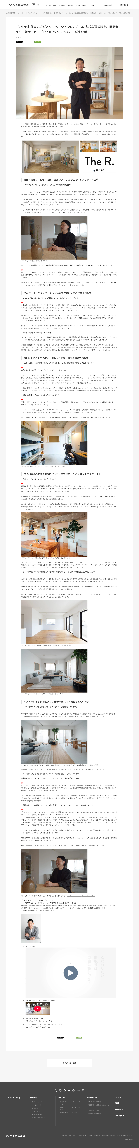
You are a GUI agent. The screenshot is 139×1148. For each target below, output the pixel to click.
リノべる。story (51, 5)
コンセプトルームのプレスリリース (38, 1027)
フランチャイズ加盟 (94, 1102)
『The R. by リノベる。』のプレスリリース (40, 1021)
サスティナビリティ (38, 1118)
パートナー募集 (81, 5)
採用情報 (107, 5)
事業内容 (70, 5)
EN (38, 5)
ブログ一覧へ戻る (69, 1063)
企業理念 (35, 1108)
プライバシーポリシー (85, 1135)
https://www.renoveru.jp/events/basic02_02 (81, 896)
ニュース (91, 5)
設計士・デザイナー (94, 1113)
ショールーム (36, 1111)
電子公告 (64, 1135)
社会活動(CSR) (37, 1114)
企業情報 (62, 5)
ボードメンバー (37, 1105)
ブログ (99, 5)
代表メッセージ (37, 1102)
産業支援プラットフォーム (68, 1112)
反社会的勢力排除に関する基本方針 (104, 1135)
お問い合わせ (124, 5)
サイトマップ (73, 1135)
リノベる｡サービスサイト (124, 1135)
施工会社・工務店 (94, 1110)
